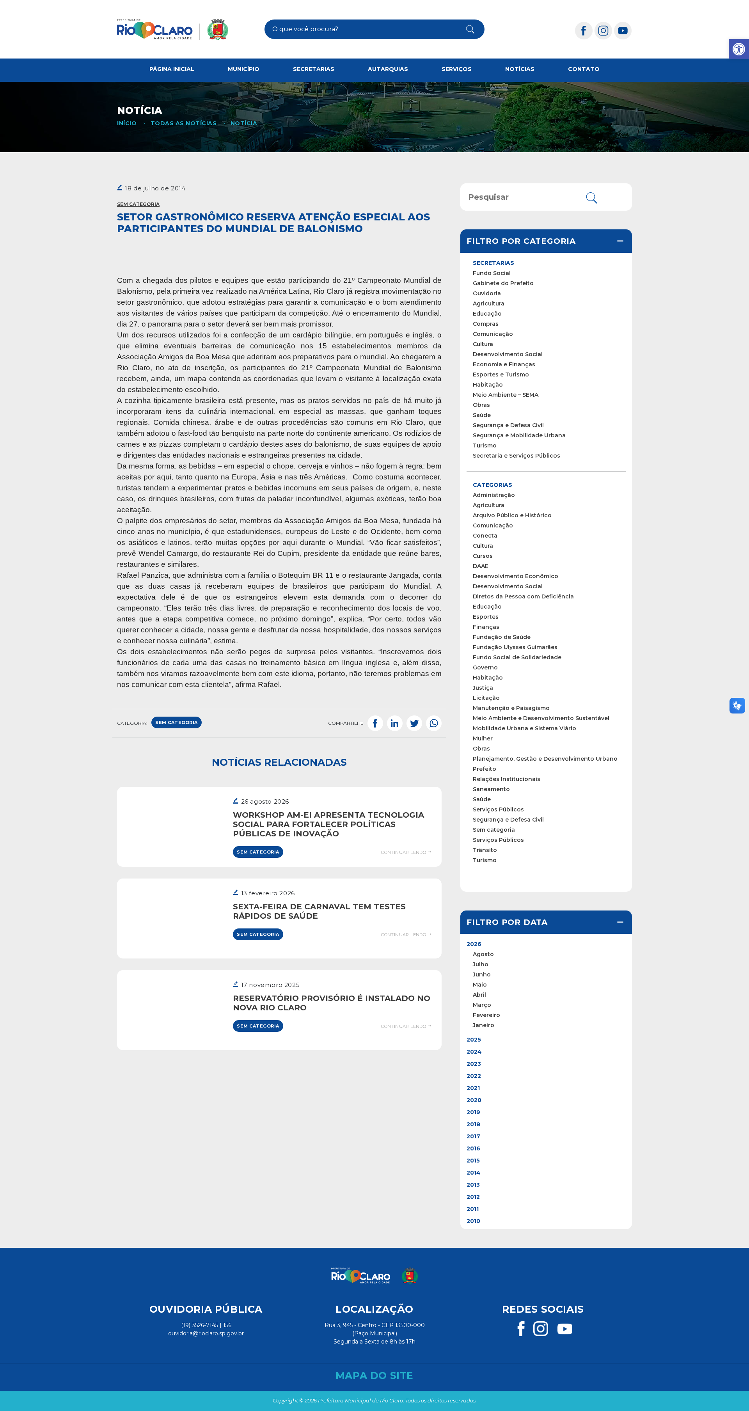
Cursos (483, 555)
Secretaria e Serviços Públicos (516, 455)
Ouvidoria (487, 293)
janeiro (483, 1025)
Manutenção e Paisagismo (511, 708)
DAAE (480, 566)
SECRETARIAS (493, 262)
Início (127, 123)
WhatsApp (434, 723)
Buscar (464, 29)
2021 (473, 1088)
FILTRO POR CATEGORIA (521, 241)
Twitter (414, 723)
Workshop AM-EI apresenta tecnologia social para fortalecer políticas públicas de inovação (328, 824)
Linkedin (395, 723)
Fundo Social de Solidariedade (517, 657)
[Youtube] (623, 30)
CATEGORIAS (492, 484)
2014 (474, 1172)
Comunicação (493, 333)
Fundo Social (492, 273)
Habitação (488, 384)
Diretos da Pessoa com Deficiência (523, 596)
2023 (474, 1063)
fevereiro (486, 1015)
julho (480, 964)
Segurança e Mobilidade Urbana (519, 435)
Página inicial (171, 69)
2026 (474, 944)
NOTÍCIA (244, 123)
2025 (474, 1039)
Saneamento (491, 789)
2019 (473, 1112)
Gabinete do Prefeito (503, 283)
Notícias (519, 69)
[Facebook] (584, 30)
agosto (483, 954)
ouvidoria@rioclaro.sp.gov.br (206, 1333)
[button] (739, 49)
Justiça (483, 687)
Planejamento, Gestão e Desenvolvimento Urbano (545, 758)
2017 (473, 1136)
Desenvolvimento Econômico (515, 576)
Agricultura (488, 303)
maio (480, 984)
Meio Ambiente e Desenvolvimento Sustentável (541, 718)
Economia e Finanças (504, 364)
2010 (473, 1221)
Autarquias (388, 69)
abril (479, 994)
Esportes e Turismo (501, 374)
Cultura (483, 344)
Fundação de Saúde (502, 637)
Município (243, 69)
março (482, 1004)
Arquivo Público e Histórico (512, 515)
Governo (485, 667)
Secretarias (313, 69)
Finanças (486, 626)
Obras (481, 404)
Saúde (482, 415)
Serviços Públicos (498, 809)
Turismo (485, 445)
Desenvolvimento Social (508, 354)
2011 (473, 1208)
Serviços (457, 69)
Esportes (486, 616)
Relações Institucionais (506, 779)
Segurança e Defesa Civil (508, 425)
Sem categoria (138, 204)
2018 (473, 1124)
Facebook (375, 723)
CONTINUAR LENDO (404, 852)
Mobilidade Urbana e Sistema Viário (524, 728)
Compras (486, 323)
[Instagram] (603, 30)
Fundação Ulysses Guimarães (515, 647)
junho (482, 974)
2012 (473, 1196)
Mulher (483, 738)
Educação (487, 313)
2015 (473, 1160)
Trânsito (485, 850)
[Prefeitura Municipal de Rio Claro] (172, 29)
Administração (494, 495)
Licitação (486, 697)
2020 (474, 1100)
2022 (474, 1075)
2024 (474, 1051)
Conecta (485, 535)
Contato (584, 69)
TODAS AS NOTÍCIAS (184, 123)
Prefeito (484, 768)
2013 (473, 1184)
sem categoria (176, 722)
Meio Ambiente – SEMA (505, 394)
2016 (473, 1148)
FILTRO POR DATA (507, 922)
